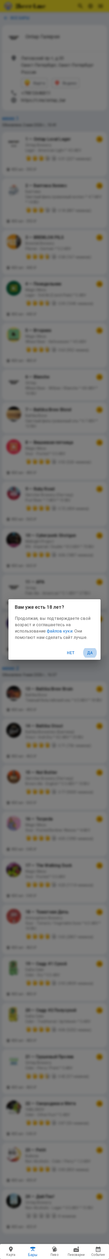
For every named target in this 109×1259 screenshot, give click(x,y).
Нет (71, 653)
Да (90, 653)
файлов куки (59, 631)
